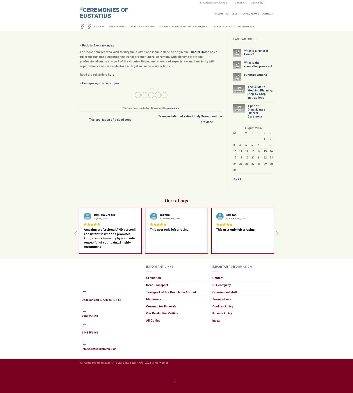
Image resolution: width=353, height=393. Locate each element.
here (111, 74)
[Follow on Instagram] (271, 2)
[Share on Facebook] (138, 95)
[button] (277, 234)
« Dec (237, 179)
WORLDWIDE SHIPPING (143, 27)
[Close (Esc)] (3, 371)
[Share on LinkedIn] (164, 95)
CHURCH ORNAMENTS (223, 27)
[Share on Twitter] (144, 95)
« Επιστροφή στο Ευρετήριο (99, 83)
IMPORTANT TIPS (246, 27)
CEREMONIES (200, 27)
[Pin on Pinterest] (158, 95)
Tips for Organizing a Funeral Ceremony (256, 111)
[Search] (271, 26)
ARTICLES (231, 13)
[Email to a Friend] (151, 95)
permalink (173, 108)
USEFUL (218, 13)
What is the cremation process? (258, 64)
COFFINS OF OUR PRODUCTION (175, 27)
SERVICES (99, 27)
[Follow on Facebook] (268, 2)
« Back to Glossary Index (97, 45)
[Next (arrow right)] (14, 386)
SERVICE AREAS (117, 27)
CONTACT (267, 13)
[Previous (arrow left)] (3, 386)
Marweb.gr (161, 362)
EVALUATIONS (251, 13)
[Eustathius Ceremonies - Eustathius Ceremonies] (105, 14)
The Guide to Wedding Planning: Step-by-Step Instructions (260, 92)
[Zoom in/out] (14, 371)
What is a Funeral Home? (256, 52)
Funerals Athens (255, 75)
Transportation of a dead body (109, 119)
